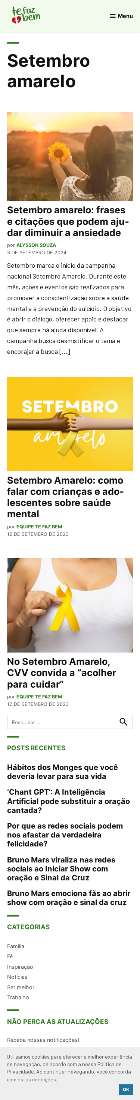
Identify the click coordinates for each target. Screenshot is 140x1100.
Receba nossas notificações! (43, 1040)
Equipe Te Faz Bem (39, 526)
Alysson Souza (36, 245)
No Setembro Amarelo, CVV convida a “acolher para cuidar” (61, 672)
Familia (15, 946)
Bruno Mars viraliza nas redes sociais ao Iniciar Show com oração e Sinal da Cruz (61, 868)
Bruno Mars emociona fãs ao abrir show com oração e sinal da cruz (68, 898)
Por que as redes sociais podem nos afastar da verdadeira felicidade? (65, 834)
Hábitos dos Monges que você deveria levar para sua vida (62, 772)
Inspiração (20, 967)
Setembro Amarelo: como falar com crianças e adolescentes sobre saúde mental (65, 497)
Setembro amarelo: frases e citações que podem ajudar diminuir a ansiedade (68, 221)
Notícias (17, 977)
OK (126, 1089)
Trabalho (18, 997)
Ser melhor (20, 987)
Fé (10, 956)
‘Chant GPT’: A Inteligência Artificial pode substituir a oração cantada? (68, 800)
